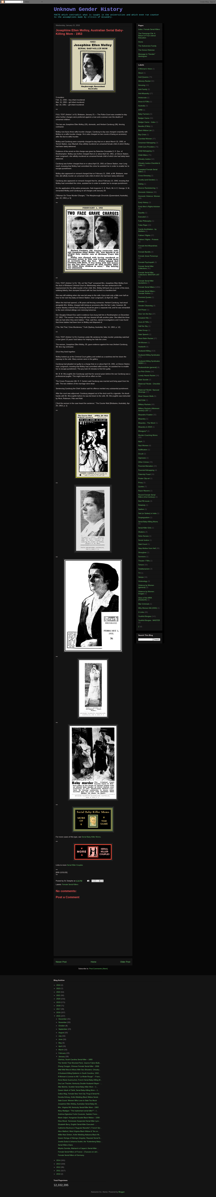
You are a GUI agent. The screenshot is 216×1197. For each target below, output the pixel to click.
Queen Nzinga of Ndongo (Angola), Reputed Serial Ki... (80, 1138)
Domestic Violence (145, 192)
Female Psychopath (146, 262)
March (61, 1050)
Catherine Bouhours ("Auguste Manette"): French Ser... (80, 1128)
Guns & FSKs (143, 322)
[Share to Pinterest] (102, 881)
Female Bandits (144, 252)
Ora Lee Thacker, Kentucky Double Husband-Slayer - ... (80, 1083)
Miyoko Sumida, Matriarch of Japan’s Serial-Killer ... (78, 1148)
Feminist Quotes (144, 297)
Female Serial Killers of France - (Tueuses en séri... (78, 1152)
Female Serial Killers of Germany (71, 1155)
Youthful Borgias (144, 616)
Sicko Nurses (143, 536)
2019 (58, 1002)
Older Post (125, 962)
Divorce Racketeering (146, 188)
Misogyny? (142, 431)
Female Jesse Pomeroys (148, 256)
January (61, 1056)
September (63, 1029)
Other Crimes (143, 462)
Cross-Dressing (144, 176)
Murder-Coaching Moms (148, 435)
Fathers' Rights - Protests (148, 239)
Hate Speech (143, 334)
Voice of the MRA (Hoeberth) (145, 599)
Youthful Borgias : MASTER (149, 620)
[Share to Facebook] (100, 881)
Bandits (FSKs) (144, 126)
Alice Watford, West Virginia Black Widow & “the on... (79, 1131)
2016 (58, 1012)
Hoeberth (142, 347)
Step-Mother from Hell (147, 548)
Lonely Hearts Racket (146, 375)
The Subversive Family (147, 46)
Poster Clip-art (144, 478)
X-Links (141, 612)
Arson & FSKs (143, 102)
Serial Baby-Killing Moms (148, 522)
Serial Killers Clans (65, 1145)
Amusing (141, 85)
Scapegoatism (144, 517)
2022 (58, 992)
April (60, 1046)
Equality (141, 213)
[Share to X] (97, 881)
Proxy (140, 483)
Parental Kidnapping (146, 470)
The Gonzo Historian (146, 50)
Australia (141, 106)
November (62, 1022)
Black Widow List (145, 130)
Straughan (142, 552)
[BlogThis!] (95, 881)
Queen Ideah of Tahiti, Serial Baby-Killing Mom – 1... (78, 1090)
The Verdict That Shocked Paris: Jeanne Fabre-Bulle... (79, 1063)
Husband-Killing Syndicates (149, 355)
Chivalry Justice (144, 159)
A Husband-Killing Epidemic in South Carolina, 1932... (79, 1073)
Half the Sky (143, 326)
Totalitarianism (144, 569)
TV (139, 573)
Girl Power (142, 310)
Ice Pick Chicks (144, 371)
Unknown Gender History (88, 10)
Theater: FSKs (144, 561)
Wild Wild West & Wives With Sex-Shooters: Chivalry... (79, 1070)
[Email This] (93, 881)
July (60, 1036)
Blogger (121, 1192)
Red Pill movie (144, 501)
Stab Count (142, 544)
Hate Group (143, 330)
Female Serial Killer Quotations (146, 282)
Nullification (142, 450)
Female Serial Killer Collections (146, 267)
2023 (58, 988)
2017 (58, 1009)
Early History (143, 202)
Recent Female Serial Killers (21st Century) (146, 496)
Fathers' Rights (144, 235)
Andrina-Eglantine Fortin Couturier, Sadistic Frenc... (78, 1114)
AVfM (140, 110)
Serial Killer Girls (144, 528)
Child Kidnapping (145, 151)
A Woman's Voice (145, 69)
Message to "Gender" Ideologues (146, 55)
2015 (58, 1016)
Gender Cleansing (145, 306)
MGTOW (141, 400)
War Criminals (143, 604)
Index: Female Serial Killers (149, 29)
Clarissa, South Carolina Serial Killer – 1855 (75, 1059)
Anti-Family (142, 89)
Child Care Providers (146, 147)
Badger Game (143, 118)
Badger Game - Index (146, 122)
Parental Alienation (145, 466)
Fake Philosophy (144, 221)
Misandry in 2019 (145, 427)
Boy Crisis (142, 135)
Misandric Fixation (145, 415)
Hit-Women (142, 343)
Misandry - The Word (146, 423)
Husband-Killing (144, 351)
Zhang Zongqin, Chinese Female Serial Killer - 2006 (78, 1066)
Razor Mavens (144, 491)
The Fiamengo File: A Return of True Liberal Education (147, 35)
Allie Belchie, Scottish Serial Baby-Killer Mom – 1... (78, 1087)
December (62, 1019)
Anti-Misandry (143, 93)
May (60, 1043)
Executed (142, 217)
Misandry (142, 419)
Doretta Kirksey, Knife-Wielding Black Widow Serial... (78, 1097)
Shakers (141, 532)
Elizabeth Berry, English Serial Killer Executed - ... (77, 1124)
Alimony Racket (144, 81)
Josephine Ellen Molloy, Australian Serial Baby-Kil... (78, 1104)
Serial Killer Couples (75, 865)
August (61, 1033)
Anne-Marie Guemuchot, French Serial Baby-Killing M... (80, 1080)
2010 (58, 1174)
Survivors (142, 557)
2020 (58, 999)
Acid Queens (143, 77)
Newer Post (61, 962)
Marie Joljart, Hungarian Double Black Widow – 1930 (79, 1118)
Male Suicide (143, 380)
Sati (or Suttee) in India (147, 513)
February (62, 1053)
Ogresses (142, 458)
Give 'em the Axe (145, 314)
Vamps (141, 577)
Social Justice (143, 540)
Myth (140, 441)
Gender (141, 301)
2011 (58, 1171)
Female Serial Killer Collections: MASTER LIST (148, 274)
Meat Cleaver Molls (146, 396)
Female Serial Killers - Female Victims (147, 292)
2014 (58, 1160)
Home (93, 962)
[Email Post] (88, 881)
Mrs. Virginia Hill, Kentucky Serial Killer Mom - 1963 (78, 1107)
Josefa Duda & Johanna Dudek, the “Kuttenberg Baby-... (80, 1142)
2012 (58, 1167)
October (61, 1026)
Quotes (141, 487)
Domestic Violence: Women (149, 196)
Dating (140, 184)
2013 (58, 1164)
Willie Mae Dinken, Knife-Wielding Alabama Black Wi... (79, 1135)
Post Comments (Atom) (98, 969)
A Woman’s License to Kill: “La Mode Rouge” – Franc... (79, 1077)
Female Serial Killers (70, 884)
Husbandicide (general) (147, 367)
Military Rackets (144, 404)
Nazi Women (143, 445)
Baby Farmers (144, 114)
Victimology (142, 581)
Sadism (141, 509)
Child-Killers (143, 155)
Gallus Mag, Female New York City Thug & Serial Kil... (79, 1094)
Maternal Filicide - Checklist (149, 384)
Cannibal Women (145, 139)
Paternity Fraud (144, 474)
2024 (58, 985)
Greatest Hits (143, 318)
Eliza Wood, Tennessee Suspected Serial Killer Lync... (79, 1121)
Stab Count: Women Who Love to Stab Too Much (77, 1100)
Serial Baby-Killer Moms (91, 837)
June (60, 1039)
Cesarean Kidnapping (146, 143)
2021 (58, 995)
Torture (141, 565)
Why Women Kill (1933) (147, 608)
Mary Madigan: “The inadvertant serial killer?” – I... (78, 1111)
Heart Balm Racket (145, 338)
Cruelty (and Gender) (146, 180)
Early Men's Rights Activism (149, 207)
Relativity (141, 505)
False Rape (142, 225)
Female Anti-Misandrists (147, 246)
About (140, 73)
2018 (58, 1006)
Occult (140, 454)
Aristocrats (142, 98)
